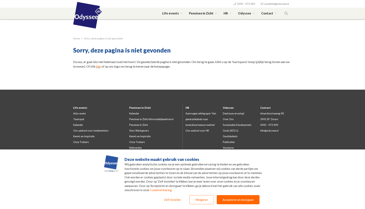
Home (76, 38)
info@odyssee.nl (269, 130)
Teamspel (78, 119)
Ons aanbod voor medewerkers (91, 130)
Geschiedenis (230, 136)
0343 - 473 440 (245, 3)
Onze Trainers (81, 142)
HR (226, 13)
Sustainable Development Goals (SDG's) (237, 127)
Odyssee (245, 13)
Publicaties (229, 142)
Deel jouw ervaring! (233, 113)
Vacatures (228, 147)
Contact (267, 13)
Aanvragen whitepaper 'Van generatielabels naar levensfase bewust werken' (201, 119)
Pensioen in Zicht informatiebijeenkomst (151, 119)
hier (98, 66)
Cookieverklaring (161, 190)
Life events (170, 13)
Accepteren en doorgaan (238, 199)
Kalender (78, 124)
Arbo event (79, 113)
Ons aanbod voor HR (197, 130)
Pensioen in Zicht (201, 13)
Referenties (135, 147)
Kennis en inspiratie (83, 136)
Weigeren (201, 199)
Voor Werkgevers (139, 130)
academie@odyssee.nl (276, 3)
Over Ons (228, 119)
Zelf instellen (172, 199)
